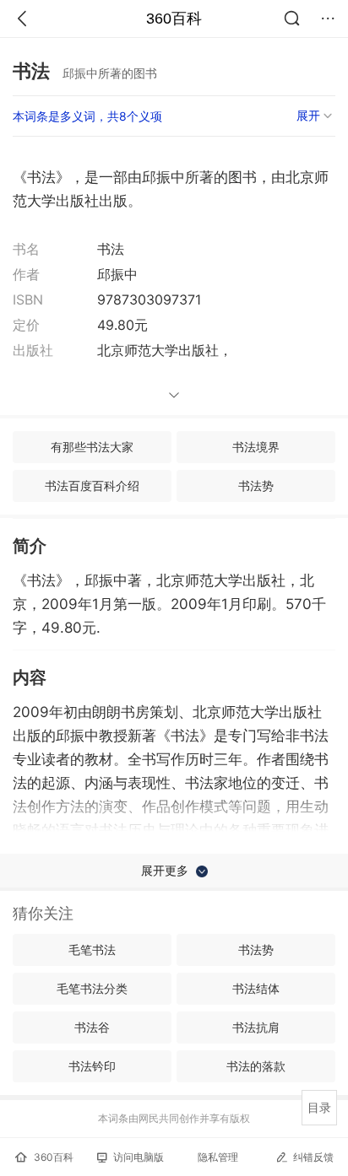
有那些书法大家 (92, 447)
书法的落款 (255, 1066)
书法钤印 (92, 1066)
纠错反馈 (313, 1157)
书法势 (256, 485)
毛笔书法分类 (92, 988)
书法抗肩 (256, 1027)
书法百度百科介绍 (92, 485)
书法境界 (256, 447)
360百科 (174, 18)
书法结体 (256, 988)
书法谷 (92, 1027)
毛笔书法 (92, 949)
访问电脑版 (138, 1157)
